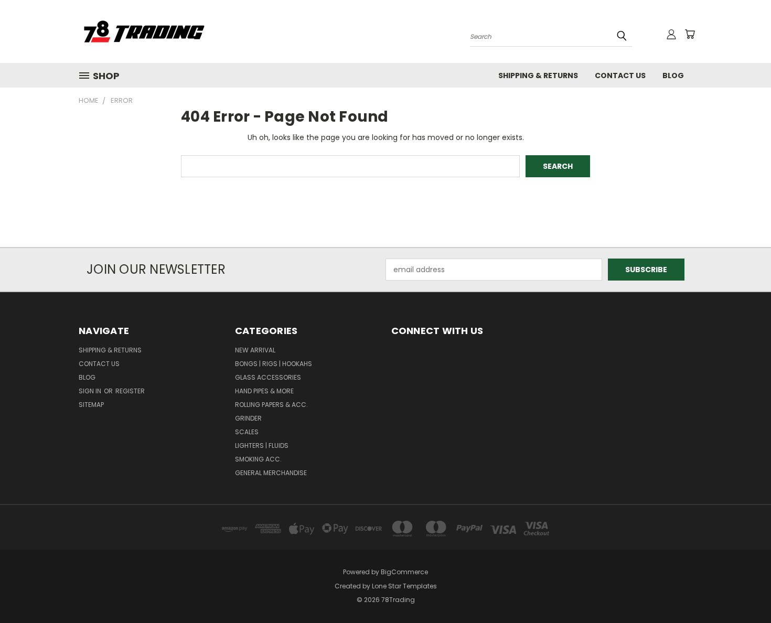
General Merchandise (271, 472)
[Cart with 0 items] (689, 34)
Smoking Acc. (258, 459)
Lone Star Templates (404, 586)
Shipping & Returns (538, 75)
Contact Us (620, 75)
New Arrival (255, 350)
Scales (247, 431)
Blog (673, 75)
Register (130, 390)
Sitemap (91, 404)
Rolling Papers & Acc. (271, 404)
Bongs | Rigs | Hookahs (273, 363)
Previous (743, 590)
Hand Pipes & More (264, 390)
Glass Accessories (268, 377)
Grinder (248, 418)
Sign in (91, 390)
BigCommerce (404, 571)
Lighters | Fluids (261, 445)
